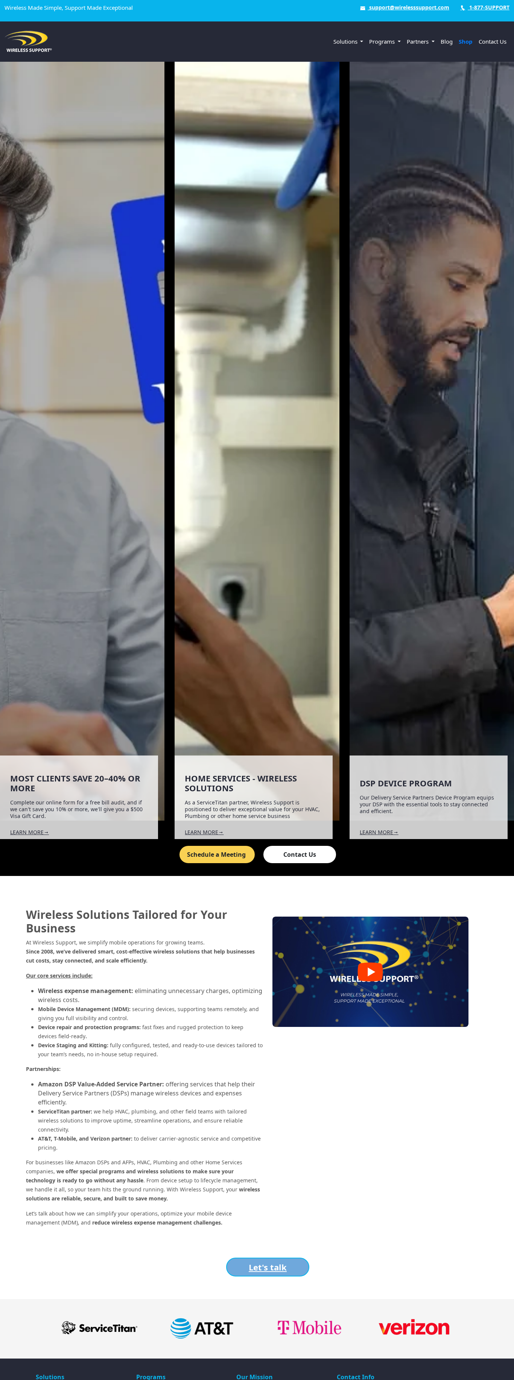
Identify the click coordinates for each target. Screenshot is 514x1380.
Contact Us (492, 41)
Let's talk (268, 1267)
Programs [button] (382, 41)
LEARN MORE (27, 832)
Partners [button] (418, 41)
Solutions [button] (346, 41)
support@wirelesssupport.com (408, 7)
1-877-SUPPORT (488, 7)
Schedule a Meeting (217, 854)
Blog (447, 41)
